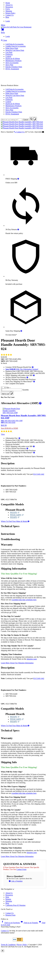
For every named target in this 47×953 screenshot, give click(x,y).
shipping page (32, 659)
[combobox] (11, 119)
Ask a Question (16, 881)
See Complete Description (14, 384)
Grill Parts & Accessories (14, 44)
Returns (8, 899)
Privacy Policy (22, 945)
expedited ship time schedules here (24, 600)
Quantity (25, 390)
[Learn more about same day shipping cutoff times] (21, 331)
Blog (7, 17)
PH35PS (14, 512)
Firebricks (9, 54)
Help (7, 897)
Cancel (25, 120)
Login (7, 21)
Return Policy (10, 13)
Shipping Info (6, 458)
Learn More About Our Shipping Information (17, 663)
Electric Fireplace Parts (13, 67)
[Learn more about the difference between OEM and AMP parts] (40, 403)
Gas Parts (8, 52)
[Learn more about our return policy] (18, 229)
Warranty (39, 456)
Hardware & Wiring (12, 59)
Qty (7, 387)
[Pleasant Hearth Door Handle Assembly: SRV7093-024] (22, 122)
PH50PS (14, 517)
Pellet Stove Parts (11, 48)
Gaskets (8, 56)
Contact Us (9, 15)
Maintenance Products (13, 61)
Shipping (8, 11)
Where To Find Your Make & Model (14, 521)
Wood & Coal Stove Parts (14, 50)
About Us (9, 5)
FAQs (7, 9)
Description (5, 456)
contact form (21, 869)
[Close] (2, 951)
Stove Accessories (11, 63)
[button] (6, 355)
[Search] (33, 119)
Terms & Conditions (8, 945)
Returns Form (10, 915)
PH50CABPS (17, 515)
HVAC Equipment (12, 69)
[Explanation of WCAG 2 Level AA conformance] (18, 941)
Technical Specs (30, 456)
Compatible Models (17, 456)
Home (7, 3)
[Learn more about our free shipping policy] (18, 179)
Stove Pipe (9, 65)
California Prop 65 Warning (15, 905)
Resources (9, 7)
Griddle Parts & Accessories (15, 46)
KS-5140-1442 (38, 474)
